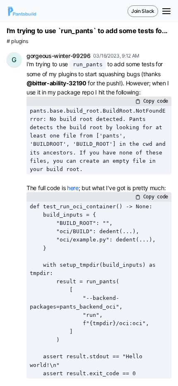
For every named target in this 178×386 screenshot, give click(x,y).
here (73, 187)
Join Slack (142, 11)
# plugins (17, 41)
